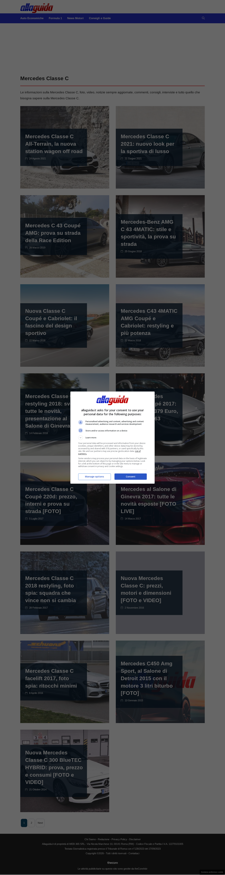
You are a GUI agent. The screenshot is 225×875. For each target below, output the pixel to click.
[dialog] (112, 437)
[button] (112, 437)
